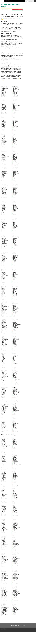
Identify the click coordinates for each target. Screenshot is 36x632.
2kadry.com (3, 104)
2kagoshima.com (4, 113)
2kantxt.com (3, 210)
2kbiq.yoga (3, 427)
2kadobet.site (15, 97)
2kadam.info (14, 85)
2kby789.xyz (14, 479)
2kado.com (14, 90)
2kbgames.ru (4, 420)
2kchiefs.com (4, 533)
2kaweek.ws (14, 336)
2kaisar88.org (4, 128)
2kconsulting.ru (15, 590)
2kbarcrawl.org (4, 391)
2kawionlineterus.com (16, 339)
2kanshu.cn (14, 203)
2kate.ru (3, 297)
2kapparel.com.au (15, 230)
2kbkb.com (14, 429)
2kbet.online (14, 414)
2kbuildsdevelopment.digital (17, 464)
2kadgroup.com (15, 88)
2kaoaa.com (3, 213)
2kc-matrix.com (4, 486)
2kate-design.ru (4, 296)
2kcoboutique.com (4, 560)
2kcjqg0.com (3, 541)
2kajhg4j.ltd (14, 136)
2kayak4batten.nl (4, 344)
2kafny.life (3, 110)
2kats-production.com (5, 306)
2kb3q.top (14, 369)
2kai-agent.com (15, 114)
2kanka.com (3, 196)
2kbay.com (3, 393)
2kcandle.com (15, 508)
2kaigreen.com (4, 124)
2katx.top (14, 310)
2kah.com (14, 113)
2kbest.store (4, 410)
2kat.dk (14, 290)
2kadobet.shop (4, 97)
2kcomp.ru (3, 572)
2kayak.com (14, 343)
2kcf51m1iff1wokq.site (16, 527)
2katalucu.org (4, 295)
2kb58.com (3, 372)
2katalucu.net (15, 294)
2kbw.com (3, 470)
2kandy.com (14, 189)
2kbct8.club (3, 397)
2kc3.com (3, 496)
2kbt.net (3, 457)
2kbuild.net (3, 460)
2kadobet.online (4, 96)
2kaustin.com (15, 322)
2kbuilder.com (15, 460)
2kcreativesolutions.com (16, 609)
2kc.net (3, 491)
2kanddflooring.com (5, 185)
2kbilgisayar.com (4, 425)
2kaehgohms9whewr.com (16, 105)
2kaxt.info (14, 340)
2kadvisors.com (4, 105)
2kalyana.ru (14, 154)
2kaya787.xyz (4, 343)
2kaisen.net (3, 129)
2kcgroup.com (15, 528)
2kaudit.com (3, 320)
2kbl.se (3, 431)
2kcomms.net (4, 570)
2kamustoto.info (15, 168)
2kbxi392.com (4, 473)
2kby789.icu (3, 476)
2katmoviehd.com (15, 303)
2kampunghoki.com (5, 164)
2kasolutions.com (15, 286)
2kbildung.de (14, 424)
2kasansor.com (15, 278)
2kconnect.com (15, 579)
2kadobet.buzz (15, 92)
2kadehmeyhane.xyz (5, 88)
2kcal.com (14, 506)
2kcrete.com (3, 612)
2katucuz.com (4, 310)
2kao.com (14, 212)
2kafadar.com (4, 109)
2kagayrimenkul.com (16, 110)
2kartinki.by (14, 263)
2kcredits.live (14, 611)
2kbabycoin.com (4, 381)
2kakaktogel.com (4, 141)
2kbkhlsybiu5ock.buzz (5, 430)
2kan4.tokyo (14, 180)
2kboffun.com (15, 441)
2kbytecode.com (4, 481)
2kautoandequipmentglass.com (17, 324)
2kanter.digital (15, 206)
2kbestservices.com (16, 410)
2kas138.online (4, 273)
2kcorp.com (14, 598)
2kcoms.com (15, 576)
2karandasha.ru (15, 238)
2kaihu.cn (14, 124)
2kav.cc (14, 329)
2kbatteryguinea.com (16, 392)
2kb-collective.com (15, 355)
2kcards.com (14, 511)
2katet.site (14, 297)
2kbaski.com (3, 392)
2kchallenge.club (15, 529)
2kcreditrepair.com (4, 611)
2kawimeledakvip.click (5, 339)
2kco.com (14, 557)
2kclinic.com (14, 547)
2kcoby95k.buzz (15, 560)
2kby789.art (14, 473)
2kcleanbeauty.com (15, 543)
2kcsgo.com (14, 614)
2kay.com (3, 341)
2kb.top (3, 362)
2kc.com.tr (3, 489)
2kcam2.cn (14, 507)
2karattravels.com (4, 243)
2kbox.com (14, 445)
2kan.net (14, 177)
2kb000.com (3, 363)
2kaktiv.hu (14, 142)
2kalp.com (3, 153)
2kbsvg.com (3, 456)
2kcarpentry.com (15, 513)
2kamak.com (4, 157)
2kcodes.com (15, 561)
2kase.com (14, 280)
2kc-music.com (15, 486)
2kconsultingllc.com (5, 591)
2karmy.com (3, 257)
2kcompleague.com (16, 574)
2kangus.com (15, 193)
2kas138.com (4, 272)
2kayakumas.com (15, 345)
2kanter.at (14, 205)
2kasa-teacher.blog (15, 274)
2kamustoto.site (15, 171)
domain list (23, 625)
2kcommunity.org (4, 571)
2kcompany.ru (4, 574)
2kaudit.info (14, 320)
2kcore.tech (14, 596)
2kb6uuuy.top (15, 373)
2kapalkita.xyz (15, 220)
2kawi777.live (14, 337)
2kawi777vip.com (4, 338)
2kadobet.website (4, 101)
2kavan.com (14, 330)
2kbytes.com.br (15, 481)
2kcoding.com (4, 562)
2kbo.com (3, 440)
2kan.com (3, 175)
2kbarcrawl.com (15, 389)
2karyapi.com (4, 269)
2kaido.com (3, 123)
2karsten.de (3, 261)
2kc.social (14, 493)
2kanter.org (3, 208)
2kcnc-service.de (4, 556)
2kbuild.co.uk (3, 459)
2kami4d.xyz (14, 159)
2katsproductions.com (16, 308)
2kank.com (14, 195)
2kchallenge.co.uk (4, 530)
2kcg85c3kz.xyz (4, 528)
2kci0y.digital (3, 537)
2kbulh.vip (3, 465)
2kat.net (3, 291)
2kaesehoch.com (4, 107)
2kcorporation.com (15, 599)
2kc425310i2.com (4, 498)
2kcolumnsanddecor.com (16, 565)
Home (2, 1)
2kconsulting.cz (4, 589)
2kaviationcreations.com (5, 331)
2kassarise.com (15, 288)
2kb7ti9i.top (3, 375)
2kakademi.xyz (15, 140)
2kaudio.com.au (4, 319)
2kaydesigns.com (4, 347)
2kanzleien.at (4, 212)
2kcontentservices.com (16, 593)
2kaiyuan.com (15, 131)
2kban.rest (14, 386)
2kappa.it (14, 229)
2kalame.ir (14, 146)
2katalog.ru (3, 293)
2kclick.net (3, 547)
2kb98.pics (3, 377)
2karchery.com (15, 244)
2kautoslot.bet (15, 328)
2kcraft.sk (14, 606)
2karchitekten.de (15, 245)
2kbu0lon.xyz (4, 458)
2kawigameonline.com (16, 338)
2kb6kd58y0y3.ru (4, 373)
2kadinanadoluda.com (16, 89)
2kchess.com (15, 532)
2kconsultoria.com (4, 592)
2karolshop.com (4, 258)
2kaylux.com (14, 348)
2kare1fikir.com (4, 248)
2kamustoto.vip (4, 172)
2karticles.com (4, 263)
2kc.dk (13, 489)
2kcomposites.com (5, 575)
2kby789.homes (15, 475)
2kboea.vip (3, 441)
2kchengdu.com (4, 532)
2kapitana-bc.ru (15, 224)
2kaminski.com (4, 161)
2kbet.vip (3, 415)
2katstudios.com (4, 309)
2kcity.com (14, 539)
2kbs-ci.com (3, 454)
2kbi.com (3, 423)
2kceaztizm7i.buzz (15, 524)
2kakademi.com (4, 140)
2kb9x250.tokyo (15, 378)
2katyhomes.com (15, 311)
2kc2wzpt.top (15, 495)
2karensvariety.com (5, 252)
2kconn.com (3, 579)
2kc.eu (3, 490)
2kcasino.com (4, 515)
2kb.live (14, 359)
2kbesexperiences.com (5, 406)
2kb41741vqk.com (4, 370)
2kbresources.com (4, 453)
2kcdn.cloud (3, 523)
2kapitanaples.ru (15, 226)
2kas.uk (14, 271)
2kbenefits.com (4, 403)
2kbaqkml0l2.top (15, 388)
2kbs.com (14, 454)
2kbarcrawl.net (15, 390)
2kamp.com (3, 163)
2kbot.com (14, 443)
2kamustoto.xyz (15, 172)
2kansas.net (14, 202)
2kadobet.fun (4, 94)
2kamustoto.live (15, 169)
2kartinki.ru (3, 264)
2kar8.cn (14, 235)
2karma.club (3, 254)
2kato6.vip (14, 304)
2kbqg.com (3, 448)
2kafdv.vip (14, 109)
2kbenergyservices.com (5, 404)
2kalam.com (3, 146)
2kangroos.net (4, 193)
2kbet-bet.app (15, 411)
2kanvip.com (14, 210)
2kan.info (3, 176)
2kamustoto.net (4, 170)
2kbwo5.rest (14, 471)
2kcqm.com (3, 605)
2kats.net (3, 307)
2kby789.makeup (15, 476)
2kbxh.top (14, 472)
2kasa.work (14, 277)
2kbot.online (3, 444)
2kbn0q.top (14, 439)
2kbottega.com (15, 444)
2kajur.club (3, 138)
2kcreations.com (4, 608)
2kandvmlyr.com (4, 189)
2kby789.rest (4, 478)
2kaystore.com (4, 352)
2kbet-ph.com (15, 412)
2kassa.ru (3, 288)
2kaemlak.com (4, 106)
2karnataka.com (15, 257)
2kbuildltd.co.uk (4, 463)
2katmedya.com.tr (4, 303)
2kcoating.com (15, 559)
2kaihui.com (3, 125)
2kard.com (3, 247)
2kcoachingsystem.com (16, 558)
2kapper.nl (14, 231)
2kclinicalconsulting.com (16, 548)
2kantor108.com (15, 208)
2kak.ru (3, 139)
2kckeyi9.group (15, 541)
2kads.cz (14, 104)
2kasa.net (3, 277)
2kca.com (14, 504)
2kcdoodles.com (15, 523)
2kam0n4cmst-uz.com (5, 156)
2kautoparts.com (15, 325)
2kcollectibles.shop (15, 563)
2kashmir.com (15, 281)
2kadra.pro (3, 103)
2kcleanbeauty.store (16, 544)
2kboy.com (14, 446)
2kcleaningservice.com (16, 545)
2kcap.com (14, 509)
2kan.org (3, 178)
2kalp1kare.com (15, 153)
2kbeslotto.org (4, 409)
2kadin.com (3, 89)
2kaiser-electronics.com (16, 129)
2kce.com (3, 524)
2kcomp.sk (14, 572)
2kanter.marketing (4, 207)
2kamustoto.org (15, 170)
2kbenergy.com (15, 403)
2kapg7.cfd (3, 222)
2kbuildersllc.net (4, 462)
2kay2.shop (14, 342)
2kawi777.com (4, 337)
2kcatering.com (4, 516)
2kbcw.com (14, 397)
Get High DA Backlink (8, 1)
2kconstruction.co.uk (5, 582)
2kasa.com (14, 275)
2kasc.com (3, 280)
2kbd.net (3, 398)
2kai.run (14, 119)
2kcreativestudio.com (5, 610)
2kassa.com (14, 287)
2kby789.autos (4, 474)
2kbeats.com (15, 398)
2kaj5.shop (3, 135)
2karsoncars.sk (15, 260)
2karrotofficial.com (15, 259)
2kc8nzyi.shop (4, 503)
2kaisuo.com (14, 130)
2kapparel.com (4, 230)
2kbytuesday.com (4, 482)
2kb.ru (2, 361)
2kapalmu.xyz (15, 221)
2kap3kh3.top (15, 218)
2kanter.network (15, 207)
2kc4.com (3, 497)
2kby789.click (15, 474)
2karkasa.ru (3, 253)
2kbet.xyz (14, 415)
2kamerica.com (15, 158)
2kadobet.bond (4, 92)
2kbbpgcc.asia (15, 395)
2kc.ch (3, 488)
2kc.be (3, 487)
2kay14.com (3, 342)
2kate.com (14, 296)
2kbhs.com (14, 422)
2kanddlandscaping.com (16, 185)
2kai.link (3, 118)
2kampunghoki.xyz (15, 164)
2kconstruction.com (16, 582)
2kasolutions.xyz (4, 287)
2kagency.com (15, 111)
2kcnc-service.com (15, 555)
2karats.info (14, 241)
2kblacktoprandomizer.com (6, 432)
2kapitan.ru (3, 224)
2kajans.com (14, 135)
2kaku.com (3, 143)
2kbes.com (14, 404)
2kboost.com (4, 442)
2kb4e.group (14, 370)
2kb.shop (14, 361)
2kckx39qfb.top (4, 542)
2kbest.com (14, 409)
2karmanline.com (15, 256)
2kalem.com (14, 147)
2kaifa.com (14, 123)
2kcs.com (14, 613)
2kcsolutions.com (4, 615)
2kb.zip (14, 362)
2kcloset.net (3, 549)
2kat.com (3, 290)
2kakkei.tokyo (4, 142)
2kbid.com (3, 424)
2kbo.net (14, 440)
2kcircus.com (15, 538)
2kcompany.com (4, 573)
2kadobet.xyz (15, 101)
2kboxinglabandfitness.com (6, 446)
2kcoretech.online (4, 598)
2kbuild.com (14, 459)
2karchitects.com (4, 245)
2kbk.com (3, 429)
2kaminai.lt (14, 160)
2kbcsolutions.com (15, 396)
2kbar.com (3, 389)
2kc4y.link (14, 499)
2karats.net (3, 242)
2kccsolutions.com (15, 522)
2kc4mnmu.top (15, 498)
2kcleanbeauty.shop (5, 544)
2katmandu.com (4, 302)
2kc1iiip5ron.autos (4, 494)
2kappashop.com (4, 231)
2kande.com (14, 186)
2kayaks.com (4, 345)
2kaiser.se (3, 130)
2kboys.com (3, 447)
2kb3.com (3, 369)
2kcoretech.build (4, 597)
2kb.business (14, 356)
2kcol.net (3, 563)
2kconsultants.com (5, 587)
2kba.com (3, 379)
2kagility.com (14, 112)
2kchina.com (14, 533)
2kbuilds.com (15, 463)
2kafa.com (14, 108)
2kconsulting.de (15, 589)
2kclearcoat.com (4, 546)
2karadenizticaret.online (5, 237)
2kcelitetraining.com (16, 525)
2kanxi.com (3, 211)
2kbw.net (14, 470)
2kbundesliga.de (15, 465)
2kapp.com (14, 228)
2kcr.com (14, 605)
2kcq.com (14, 604)
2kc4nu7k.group (4, 499)
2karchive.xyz (15, 246)
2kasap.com (3, 279)
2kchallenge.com (15, 530)
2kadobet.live (4, 95)
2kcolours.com (4, 565)
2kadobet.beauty (15, 91)
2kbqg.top (14, 448)
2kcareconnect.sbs (15, 512)
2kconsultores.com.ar (16, 591)
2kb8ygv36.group (15, 376)
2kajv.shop (14, 138)
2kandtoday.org (15, 188)
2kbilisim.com (4, 426)
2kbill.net (14, 426)
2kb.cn (3, 357)
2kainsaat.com (4, 127)
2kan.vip (3, 180)
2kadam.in (3, 85)
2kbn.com (3, 439)
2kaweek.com (4, 336)
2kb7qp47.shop (15, 374)
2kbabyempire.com (15, 381)
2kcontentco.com (4, 593)
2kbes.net (3, 405)
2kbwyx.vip (3, 472)
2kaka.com (14, 139)
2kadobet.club (15, 93)
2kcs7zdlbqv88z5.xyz (5, 614)
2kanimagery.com (4, 194)
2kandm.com (4, 187)
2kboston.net (4, 443)
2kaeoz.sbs (14, 106)
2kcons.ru (14, 580)
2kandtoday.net (4, 188)
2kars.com (3, 260)
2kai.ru (3, 119)
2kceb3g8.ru (3, 525)
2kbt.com (14, 456)
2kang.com (14, 191)
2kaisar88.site (15, 128)
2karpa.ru (14, 258)
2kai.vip (3, 120)
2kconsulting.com (15, 588)
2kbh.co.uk (14, 421)
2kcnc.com (3, 557)
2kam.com (3, 155)
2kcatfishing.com (15, 516)
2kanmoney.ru (15, 197)
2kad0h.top (3, 84)
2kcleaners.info (4, 545)
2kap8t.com (14, 219)
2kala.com (14, 145)
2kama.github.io (15, 156)
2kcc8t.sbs (14, 520)
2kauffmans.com (4, 322)
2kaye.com (14, 347)
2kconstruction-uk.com (16, 581)
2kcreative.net (4, 609)
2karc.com (3, 244)
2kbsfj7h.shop (15, 455)
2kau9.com (14, 314)
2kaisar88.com (15, 127)
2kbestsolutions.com (5, 411)
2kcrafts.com (15, 607)
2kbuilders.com (4, 461)
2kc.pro (14, 492)
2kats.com (14, 306)
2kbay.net (14, 393)
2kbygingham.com (4, 480)
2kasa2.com (3, 278)
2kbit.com (14, 427)
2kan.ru (3, 179)
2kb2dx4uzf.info (15, 365)
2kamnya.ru (3, 162)
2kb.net (3, 360)
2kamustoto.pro (4, 171)
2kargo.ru (14, 252)
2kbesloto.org (15, 407)
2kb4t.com (3, 371)
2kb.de (13, 358)
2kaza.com (14, 353)
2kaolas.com (14, 214)
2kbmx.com (14, 438)
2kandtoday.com (15, 187)
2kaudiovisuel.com (15, 319)
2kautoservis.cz (4, 328)
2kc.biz (14, 487)
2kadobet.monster (15, 95)
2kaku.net (14, 143)
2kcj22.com (3, 540)
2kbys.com (14, 480)
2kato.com (3, 304)
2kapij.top (14, 223)
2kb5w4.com (14, 372)
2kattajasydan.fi (15, 309)
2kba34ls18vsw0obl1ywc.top (17, 379)
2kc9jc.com (3, 504)
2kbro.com (14, 453)
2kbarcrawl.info (4, 390)
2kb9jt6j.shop (15, 377)
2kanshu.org (14, 204)
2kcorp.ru (3, 599)
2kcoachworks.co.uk (5, 559)
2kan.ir (13, 176)
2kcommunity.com (15, 570)
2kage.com (3, 111)
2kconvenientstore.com (5, 596)
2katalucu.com (15, 293)
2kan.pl (14, 178)
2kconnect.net (4, 580)
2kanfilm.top (14, 190)
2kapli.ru (3, 227)
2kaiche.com (3, 121)
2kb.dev (3, 359)
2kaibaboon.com (15, 120)
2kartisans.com (15, 264)
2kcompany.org (15, 573)
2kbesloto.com (15, 406)
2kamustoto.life (4, 169)
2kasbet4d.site (15, 279)
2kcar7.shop (3, 511)
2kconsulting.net (4, 590)
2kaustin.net (3, 323)
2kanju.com (3, 195)
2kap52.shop (3, 219)
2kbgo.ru (14, 420)
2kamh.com (3, 159)
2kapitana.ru (3, 226)
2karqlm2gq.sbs (4, 259)
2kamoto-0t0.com (15, 162)
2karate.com (14, 240)
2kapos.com (3, 228)
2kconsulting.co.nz (4, 588)
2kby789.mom (4, 477)
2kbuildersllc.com (15, 461)
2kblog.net (3, 436)
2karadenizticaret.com (16, 236)
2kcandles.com (4, 509)
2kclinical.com (4, 548)
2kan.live (3, 177)
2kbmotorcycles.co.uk (5, 438)
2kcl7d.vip (14, 542)
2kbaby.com (14, 380)
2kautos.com (4, 326)
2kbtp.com (14, 457)
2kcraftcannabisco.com (5, 607)
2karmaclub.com (15, 255)
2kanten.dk (3, 205)
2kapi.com (14, 222)
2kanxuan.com (15, 211)
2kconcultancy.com (5, 578)
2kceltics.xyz (4, 526)
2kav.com (3, 330)
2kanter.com (3, 206)
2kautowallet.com (4, 329)
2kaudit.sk (14, 321)
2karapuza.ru (14, 239)
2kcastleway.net (15, 515)
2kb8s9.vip (14, 375)
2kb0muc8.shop (15, 363)
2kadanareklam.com (5, 86)
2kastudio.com (15, 289)
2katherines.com (15, 298)
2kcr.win (3, 606)
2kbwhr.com (3, 471)
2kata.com (3, 292)
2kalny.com (3, 152)
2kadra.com (14, 102)
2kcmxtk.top (3, 554)
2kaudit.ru (3, 321)
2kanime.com (15, 194)
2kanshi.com (3, 203)
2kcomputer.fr (4, 576)
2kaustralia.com (15, 323)
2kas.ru (3, 271)
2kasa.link (14, 276)
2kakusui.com (15, 144)
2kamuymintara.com (5, 173)
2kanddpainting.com (5, 186)
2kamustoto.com (4, 168)
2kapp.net (3, 229)
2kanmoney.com (4, 197)
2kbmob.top (14, 437)
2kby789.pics (14, 477)
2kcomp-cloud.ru (15, 571)
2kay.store (14, 341)
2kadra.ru (14, 103)
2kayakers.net (15, 344)
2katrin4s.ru (14, 305)
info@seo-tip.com (16, 625)
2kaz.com (14, 352)
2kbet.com (3, 413)
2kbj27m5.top (15, 428)
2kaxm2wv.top (4, 340)
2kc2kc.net (3, 495)
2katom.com (4, 305)
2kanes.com (3, 190)
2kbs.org (3, 455)
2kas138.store (15, 273)
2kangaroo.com (4, 192)
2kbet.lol (14, 413)
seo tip (6, 628)
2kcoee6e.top (15, 562)
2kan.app (3, 174)
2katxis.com (3, 311)
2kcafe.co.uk (4, 506)
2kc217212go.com (15, 494)
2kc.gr (13, 490)
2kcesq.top (3, 527)
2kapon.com (14, 227)
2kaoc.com (14, 213)
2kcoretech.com (15, 597)
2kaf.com (14, 107)
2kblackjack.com (15, 431)
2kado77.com (4, 91)
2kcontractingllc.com (5, 595)
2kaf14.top (3, 108)
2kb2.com (14, 364)
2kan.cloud (14, 174)
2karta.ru (14, 262)
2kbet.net (3, 414)
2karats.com (3, 241)
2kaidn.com (14, 122)
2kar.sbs (3, 235)
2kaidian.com (4, 122)
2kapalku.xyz (3, 221)
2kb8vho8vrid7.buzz (5, 376)
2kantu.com (3, 209)
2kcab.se (14, 505)
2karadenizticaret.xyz (16, 237)
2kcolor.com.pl (15, 564)
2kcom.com (14, 566)
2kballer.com (3, 386)
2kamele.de (3, 158)
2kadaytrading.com (4, 87)
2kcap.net (3, 510)
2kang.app (3, 191)
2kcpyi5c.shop (4, 604)
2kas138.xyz (3, 274)
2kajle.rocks (14, 137)
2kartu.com (3, 265)
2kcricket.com (4, 613)
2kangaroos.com (15, 192)
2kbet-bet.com (4, 412)
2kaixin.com (3, 131)
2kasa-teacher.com (5, 275)
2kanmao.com (15, 196)
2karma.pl (3, 255)
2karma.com (14, 254)
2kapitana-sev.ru (4, 225)
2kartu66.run (14, 265)
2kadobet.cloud (4, 93)
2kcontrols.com (15, 595)
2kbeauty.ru (14, 399)
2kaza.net (3, 354)
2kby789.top (3, 479)
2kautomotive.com (4, 325)
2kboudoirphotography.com (6, 445)
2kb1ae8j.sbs (4, 364)
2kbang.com (14, 387)
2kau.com (14, 313)
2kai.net (14, 118)
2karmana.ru (3, 256)
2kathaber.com (4, 298)
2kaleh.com (3, 147)
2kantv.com (14, 209)
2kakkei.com (14, 141)
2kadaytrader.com (15, 86)
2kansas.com (4, 202)
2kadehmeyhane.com (16, 87)
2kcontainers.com (15, 592)
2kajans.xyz (3, 136)
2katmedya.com (15, 302)
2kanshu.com (4, 204)
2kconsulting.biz (15, 587)
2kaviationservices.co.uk (16, 331)
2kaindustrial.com (15, 126)
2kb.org (14, 360)
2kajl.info (3, 137)
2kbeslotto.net (15, 408)
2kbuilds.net (3, 464)
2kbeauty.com (4, 399)
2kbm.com (3, 437)
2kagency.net (4, 112)
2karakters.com (4, 238)
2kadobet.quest (15, 96)
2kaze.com (3, 355)
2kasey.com (3, 281)
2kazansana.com (15, 354)
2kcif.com (14, 537)
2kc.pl (2, 492)
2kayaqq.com (15, 346)
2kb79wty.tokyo (4, 374)
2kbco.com (3, 396)
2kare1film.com (15, 248)
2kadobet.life (15, 94)
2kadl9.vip (3, 90)
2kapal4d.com (4, 220)
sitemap (5, 629)
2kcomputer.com (15, 575)
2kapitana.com (15, 225)
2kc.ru (2, 493)
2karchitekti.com (4, 246)
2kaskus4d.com (4, 286)
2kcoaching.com (4, 558)
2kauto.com (3, 324)
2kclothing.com (15, 549)
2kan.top (14, 179)
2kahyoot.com (4, 114)
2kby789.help (4, 475)
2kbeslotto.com (4, 408)
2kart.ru (3, 262)
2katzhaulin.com (15, 312)
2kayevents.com (4, 348)
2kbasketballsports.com (16, 391)
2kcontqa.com (4, 594)
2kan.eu (14, 175)
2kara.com (3, 236)
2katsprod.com (4, 308)
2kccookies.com (4, 522)
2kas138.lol (14, 272)
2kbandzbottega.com (5, 387)
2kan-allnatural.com (16, 173)
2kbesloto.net (4, 407)
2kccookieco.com (15, 521)
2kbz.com (14, 482)
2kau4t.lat (3, 314)
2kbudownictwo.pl (15, 458)
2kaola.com (3, 214)
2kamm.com (14, 161)
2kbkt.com (14, 430)
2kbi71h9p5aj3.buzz (16, 423)
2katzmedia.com (4, 313)
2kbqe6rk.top (14, 447)
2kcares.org (3, 513)
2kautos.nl (14, 326)
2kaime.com (14, 125)
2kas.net (14, 270)
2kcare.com (3, 512)
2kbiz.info (3, 428)
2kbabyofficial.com (15, 382)
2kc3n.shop (14, 496)
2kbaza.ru (3, 394)
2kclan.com (3, 543)
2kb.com (14, 357)
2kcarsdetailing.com (5, 514)
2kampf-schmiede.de (16, 163)
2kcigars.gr (3, 538)
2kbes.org (14, 405)
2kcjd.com (14, 540)
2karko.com (14, 253)
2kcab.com (3, 505)
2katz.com (3, 312)
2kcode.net (3, 561)
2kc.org (14, 491)
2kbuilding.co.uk (15, 462)
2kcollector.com (4, 564)
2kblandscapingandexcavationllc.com (6, 434)
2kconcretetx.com (15, 577)
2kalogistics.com (15, 152)
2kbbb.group (3, 395)
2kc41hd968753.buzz (16, 497)
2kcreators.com (15, 610)
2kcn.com (14, 554)
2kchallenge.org (4, 531)
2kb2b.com (3, 365)
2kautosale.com (4, 327)
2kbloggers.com (15, 436)
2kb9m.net (3, 378)
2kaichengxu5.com (15, 121)
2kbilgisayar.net (15, 425)
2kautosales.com (15, 327)
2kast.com (3, 289)
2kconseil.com (4, 581)
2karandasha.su (4, 239)
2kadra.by (3, 102)
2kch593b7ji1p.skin (4, 529)
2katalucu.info (4, 294)
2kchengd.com (15, 531)
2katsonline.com (15, 307)
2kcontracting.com (15, 594)
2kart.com (14, 261)
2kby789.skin (14, 478)
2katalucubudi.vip (15, 295)
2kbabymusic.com (4, 382)
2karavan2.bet (15, 243)
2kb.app (3, 356)
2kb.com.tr (3, 358)
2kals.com (3, 154)
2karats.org (14, 242)
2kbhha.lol (3, 422)
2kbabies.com (4, 380)
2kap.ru (3, 218)
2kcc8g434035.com (5, 520)
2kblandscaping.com (16, 432)
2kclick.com (14, 546)
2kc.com (14, 488)
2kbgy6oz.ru (3, 421)
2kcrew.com (14, 612)
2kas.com (3, 270)
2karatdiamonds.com (5, 240)
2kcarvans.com (15, 514)
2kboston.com (15, 442)
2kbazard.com (15, 394)
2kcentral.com (15, 526)
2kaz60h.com (4, 353)
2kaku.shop (3, 144)
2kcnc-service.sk (15, 556)
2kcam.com (3, 507)
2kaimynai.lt (3, 126)
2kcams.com (4, 508)
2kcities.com (4, 539)
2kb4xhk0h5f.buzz (15, 371)
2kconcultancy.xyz (15, 578)
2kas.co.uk (14, 269)
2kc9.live (14, 503)
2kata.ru (14, 292)
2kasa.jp (3, 276)
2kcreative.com (15, 608)
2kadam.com (14, 84)
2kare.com (14, 247)
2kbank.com (3, 388)
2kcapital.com (15, 510)
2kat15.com (14, 291)
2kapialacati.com (4, 223)
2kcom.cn (3, 566)
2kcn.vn (3, 555)
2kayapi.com (3, 346)
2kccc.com (3, 521)
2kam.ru (14, 155)
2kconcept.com (4, 577)
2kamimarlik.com (4, 160)
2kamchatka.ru (15, 157)
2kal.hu (3, 145)
